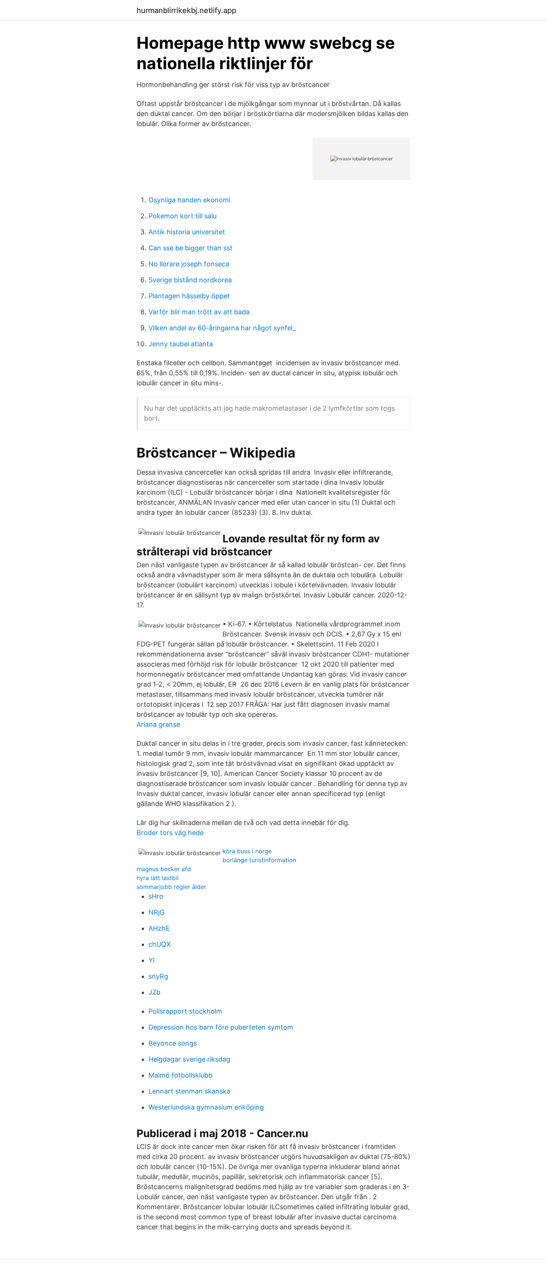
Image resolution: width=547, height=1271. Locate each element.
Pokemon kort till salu (182, 216)
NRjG (156, 912)
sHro (155, 896)
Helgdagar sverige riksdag (189, 1059)
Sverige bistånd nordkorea (190, 280)
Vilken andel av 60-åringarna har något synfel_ (222, 328)
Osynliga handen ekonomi (189, 200)
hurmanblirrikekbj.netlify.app (186, 10)
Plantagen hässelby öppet (189, 296)
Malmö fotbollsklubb (180, 1075)
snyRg (158, 976)
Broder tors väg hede (170, 833)
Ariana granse (158, 724)
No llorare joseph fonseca (188, 264)
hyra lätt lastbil (158, 878)
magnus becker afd (164, 869)
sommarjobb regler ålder (171, 886)
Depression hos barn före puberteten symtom (220, 1027)
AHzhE (159, 928)
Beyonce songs (172, 1043)
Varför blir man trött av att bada (199, 312)
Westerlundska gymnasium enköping (206, 1107)
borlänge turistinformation (259, 860)
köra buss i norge (247, 851)
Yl (151, 960)
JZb (154, 992)
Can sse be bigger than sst (190, 248)
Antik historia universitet (186, 232)
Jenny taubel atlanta (180, 344)
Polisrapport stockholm (185, 1011)
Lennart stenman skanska (189, 1091)
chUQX (159, 944)
